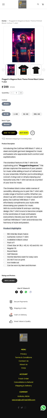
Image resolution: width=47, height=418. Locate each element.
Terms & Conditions (23, 357)
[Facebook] (18, 407)
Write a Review (9, 281)
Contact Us (23, 361)
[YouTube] (28, 407)
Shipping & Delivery (23, 385)
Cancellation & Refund (23, 382)
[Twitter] (22, 407)
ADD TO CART (9, 133)
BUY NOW (24, 133)
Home (4, 21)
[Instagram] (25, 407)
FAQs (23, 368)
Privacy (23, 354)
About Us (23, 364)
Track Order (23, 378)
